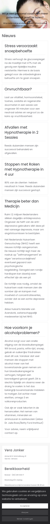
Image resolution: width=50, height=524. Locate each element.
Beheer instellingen (25, 519)
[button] (44, 5)
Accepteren (25, 506)
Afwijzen (25, 512)
